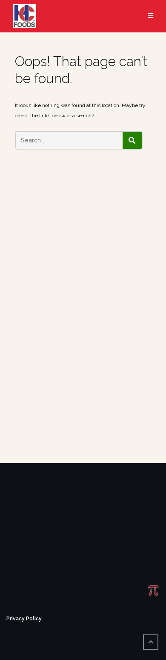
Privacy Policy (24, 619)
